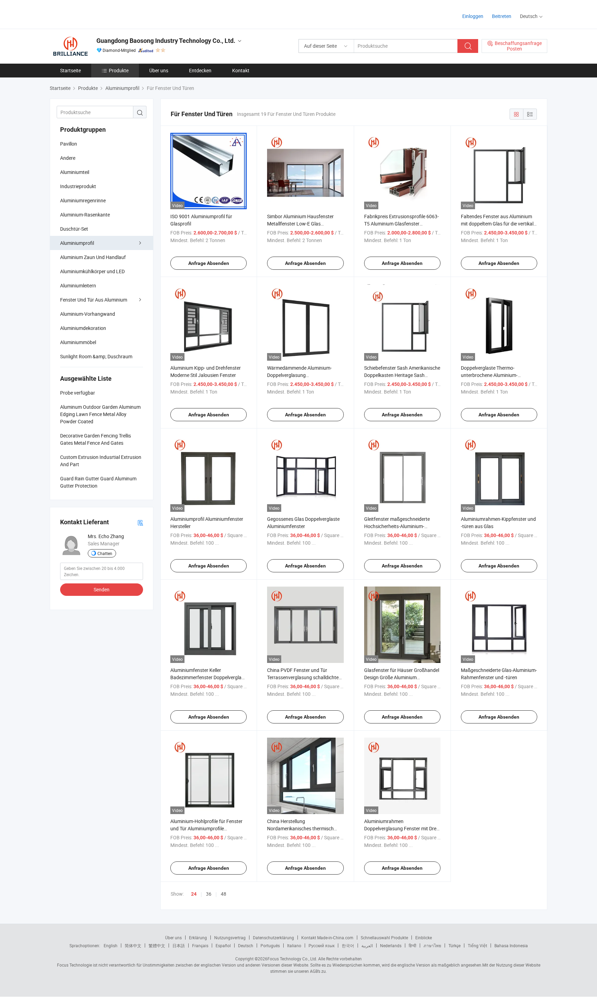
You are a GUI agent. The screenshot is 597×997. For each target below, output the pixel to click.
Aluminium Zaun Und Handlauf (93, 257)
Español (223, 945)
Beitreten (501, 16)
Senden (102, 589)
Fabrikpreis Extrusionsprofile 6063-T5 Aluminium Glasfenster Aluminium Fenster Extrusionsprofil (401, 223)
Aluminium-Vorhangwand (87, 314)
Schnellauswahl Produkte (384, 937)
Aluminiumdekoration (83, 328)
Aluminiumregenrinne (83, 200)
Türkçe (454, 945)
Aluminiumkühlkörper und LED (92, 271)
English (110, 945)
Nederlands (390, 945)
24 (194, 894)
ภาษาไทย (432, 945)
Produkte (119, 70)
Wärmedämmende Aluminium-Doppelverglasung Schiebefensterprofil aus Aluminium (305, 375)
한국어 (348, 945)
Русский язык (321, 945)
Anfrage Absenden (208, 263)
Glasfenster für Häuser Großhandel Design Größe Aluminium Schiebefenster (401, 677)
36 (208, 893)
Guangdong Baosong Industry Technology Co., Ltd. (165, 40)
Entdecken (200, 70)
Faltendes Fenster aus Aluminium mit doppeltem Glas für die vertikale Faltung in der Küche (498, 223)
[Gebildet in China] (94, 14)
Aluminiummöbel (78, 342)
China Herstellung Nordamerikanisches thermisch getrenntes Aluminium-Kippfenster (303, 828)
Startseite (70, 70)
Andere (67, 158)
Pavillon (68, 143)
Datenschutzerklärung (273, 937)
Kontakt (240, 70)
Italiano (294, 945)
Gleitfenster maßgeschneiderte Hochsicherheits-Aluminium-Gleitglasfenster (397, 526)
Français (200, 945)
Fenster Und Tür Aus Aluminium (93, 299)
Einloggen (472, 16)
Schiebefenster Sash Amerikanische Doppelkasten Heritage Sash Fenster (402, 375)
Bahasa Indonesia (511, 945)
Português (270, 945)
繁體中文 (157, 945)
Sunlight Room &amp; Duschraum (96, 356)
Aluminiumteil (74, 172)
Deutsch (245, 945)
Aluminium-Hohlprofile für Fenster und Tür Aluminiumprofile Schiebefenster (206, 828)
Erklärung (198, 937)
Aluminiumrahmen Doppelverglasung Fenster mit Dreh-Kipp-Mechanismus (402, 828)
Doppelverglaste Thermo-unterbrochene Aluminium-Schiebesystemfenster (489, 375)
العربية (367, 945)
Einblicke (423, 937)
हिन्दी (412, 945)
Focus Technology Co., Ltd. (292, 958)
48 (223, 893)
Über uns (158, 70)
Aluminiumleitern (78, 285)
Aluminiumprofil (77, 243)
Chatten (104, 553)
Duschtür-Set (74, 228)
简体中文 (133, 945)
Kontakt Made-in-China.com (327, 937)
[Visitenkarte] (140, 522)
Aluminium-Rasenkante (85, 214)
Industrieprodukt (78, 186)
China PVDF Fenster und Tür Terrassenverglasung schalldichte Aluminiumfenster (303, 677)
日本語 (178, 945)
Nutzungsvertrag (230, 937)
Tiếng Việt (477, 945)
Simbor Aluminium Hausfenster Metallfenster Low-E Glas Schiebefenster (300, 223)
